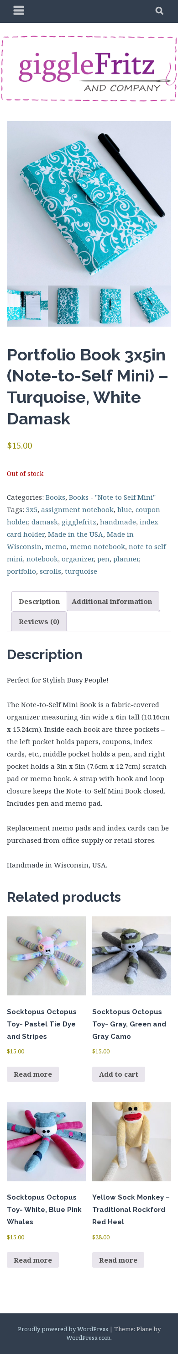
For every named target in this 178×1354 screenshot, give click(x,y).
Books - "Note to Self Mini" (112, 497)
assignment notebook (77, 509)
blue (124, 509)
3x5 (31, 509)
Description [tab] (39, 601)
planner (126, 558)
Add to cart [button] (118, 1074)
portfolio (21, 571)
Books (55, 497)
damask (44, 521)
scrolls (50, 571)
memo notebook (97, 546)
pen (103, 558)
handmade (118, 521)
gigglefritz (79, 521)
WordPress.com (88, 1337)
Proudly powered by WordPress (63, 1329)
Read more (33, 1074)
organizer (78, 558)
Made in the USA (75, 534)
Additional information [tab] (112, 601)
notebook (42, 558)
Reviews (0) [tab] (39, 621)
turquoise (81, 571)
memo (56, 546)
